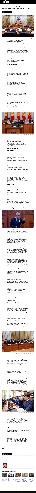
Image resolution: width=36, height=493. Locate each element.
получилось (22, 40)
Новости (12, 1)
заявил (8, 94)
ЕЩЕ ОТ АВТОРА (14, 471)
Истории (15, 1)
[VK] (7, 12)
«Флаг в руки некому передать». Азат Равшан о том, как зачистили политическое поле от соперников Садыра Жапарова (18, 480)
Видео (18, 1)
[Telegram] (9, 12)
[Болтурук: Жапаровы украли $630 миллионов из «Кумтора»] (11, 475)
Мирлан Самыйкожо (23, 448)
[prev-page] (2, 484)
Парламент (28, 448)
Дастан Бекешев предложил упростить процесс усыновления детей (27, 459)
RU (30, 1)
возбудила (20, 238)
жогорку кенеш (12, 448)
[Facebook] (3, 12)
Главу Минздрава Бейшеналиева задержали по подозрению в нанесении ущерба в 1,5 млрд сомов (9, 459)
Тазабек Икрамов (4, 449)
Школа (23, 1)
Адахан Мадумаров (6, 448)
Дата (20, 1)
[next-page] (3, 484)
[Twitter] (5, 12)
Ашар (29, 1)
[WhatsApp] (11, 12)
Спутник (26, 1)
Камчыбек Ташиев (17, 448)
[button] (33, 1)
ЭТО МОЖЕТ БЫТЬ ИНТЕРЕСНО (6, 471)
